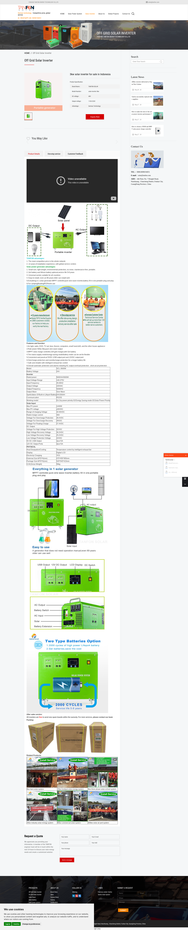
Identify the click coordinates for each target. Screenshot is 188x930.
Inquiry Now (95, 116)
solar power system (34, 902)
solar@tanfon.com (153, 2)
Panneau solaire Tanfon (105, 892)
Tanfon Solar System (104, 894)
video (52, 894)
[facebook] (79, 896)
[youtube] (76, 896)
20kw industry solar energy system (40, 823)
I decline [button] (16, 924)
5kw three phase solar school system (102, 789)
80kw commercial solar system (69, 823)
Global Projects (113, 14)
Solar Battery (32, 900)
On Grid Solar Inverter (35, 894)
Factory (52, 900)
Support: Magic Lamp (94, 929)
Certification (54, 902)
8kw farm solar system (35, 789)
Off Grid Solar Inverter (35, 892)
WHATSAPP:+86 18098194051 (30, 18)
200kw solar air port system (98, 823)
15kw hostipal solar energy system (70, 789)
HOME (62, 14)
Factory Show (54, 897)
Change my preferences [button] (31, 924)
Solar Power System (75, 14)
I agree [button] (7, 924)
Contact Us (126, 14)
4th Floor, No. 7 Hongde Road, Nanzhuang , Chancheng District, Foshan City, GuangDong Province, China (147, 181)
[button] (115, 142)
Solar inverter (90, 14)
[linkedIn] (73, 896)
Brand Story (53, 892)
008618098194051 (140, 172)
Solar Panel (32, 897)
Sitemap (74, 892)
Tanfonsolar (169, 460)
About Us (101, 14)
